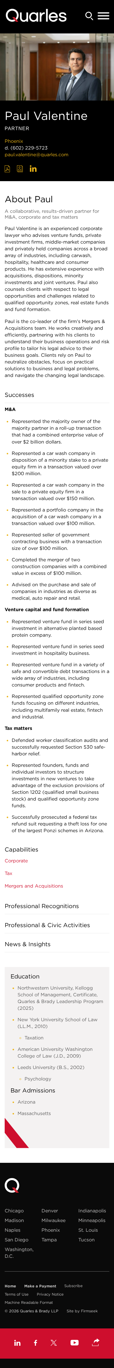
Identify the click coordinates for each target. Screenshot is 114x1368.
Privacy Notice (50, 1294)
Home (10, 1286)
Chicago (14, 1211)
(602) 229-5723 (29, 148)
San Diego (16, 1240)
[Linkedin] (17, 1343)
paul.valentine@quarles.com (36, 154)
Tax (8, 873)
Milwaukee (53, 1220)
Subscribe (73, 1285)
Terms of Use (17, 1294)
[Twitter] (53, 1343)
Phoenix (14, 141)
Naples (12, 1230)
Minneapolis (92, 1220)
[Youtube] (74, 1343)
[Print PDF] (7, 168)
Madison (14, 1220)
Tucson (86, 1240)
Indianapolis (92, 1211)
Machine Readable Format (29, 1302)
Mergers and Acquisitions (34, 886)
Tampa (49, 1240)
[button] (96, 1342)
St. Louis (88, 1230)
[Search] (89, 16)
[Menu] (103, 16)
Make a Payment (40, 1286)
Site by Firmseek (82, 1310)
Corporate (16, 861)
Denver (50, 1211)
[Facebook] (35, 1343)
